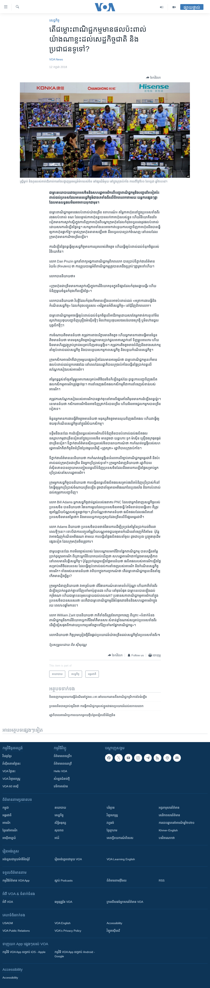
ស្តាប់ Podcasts (64, 880)
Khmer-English (168, 830)
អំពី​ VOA (7, 901)
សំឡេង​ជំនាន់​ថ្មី (62, 778)
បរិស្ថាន (111, 807)
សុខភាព (59, 830)
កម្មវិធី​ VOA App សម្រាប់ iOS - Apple (24, 952)
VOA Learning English (121, 859)
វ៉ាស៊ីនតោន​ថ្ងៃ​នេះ (11, 763)
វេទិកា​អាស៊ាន (61, 786)
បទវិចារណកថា (167, 838)
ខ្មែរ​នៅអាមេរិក (9, 830)
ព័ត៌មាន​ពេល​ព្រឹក (63, 756)
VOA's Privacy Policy (68, 930)
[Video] (174, 7)
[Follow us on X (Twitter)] (118, 758)
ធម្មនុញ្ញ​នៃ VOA (63, 901)
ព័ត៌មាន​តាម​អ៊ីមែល (117, 880)
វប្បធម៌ (110, 822)
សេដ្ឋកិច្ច (54, 20)
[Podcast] (167, 758)
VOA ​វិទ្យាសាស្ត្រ (11, 778)
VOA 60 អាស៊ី (10, 786)
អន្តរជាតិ (6, 815)
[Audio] (161, 7)
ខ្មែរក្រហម (112, 830)
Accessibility (114, 923)
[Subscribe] (177, 758)
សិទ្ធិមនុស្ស (60, 822)
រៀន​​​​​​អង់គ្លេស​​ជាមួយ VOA (68, 859)
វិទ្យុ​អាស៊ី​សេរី (113, 930)
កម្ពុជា (5, 807)
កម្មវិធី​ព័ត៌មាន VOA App (16, 880)
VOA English (63, 923)
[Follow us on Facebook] (109, 758)
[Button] (153, 77)
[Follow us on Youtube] (128, 758)
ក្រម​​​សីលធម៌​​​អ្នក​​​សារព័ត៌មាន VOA (125, 901)
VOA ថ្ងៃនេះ (8, 771)
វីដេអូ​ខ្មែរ (6, 756)
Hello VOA (60, 771)
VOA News (56, 59)
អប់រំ (57, 838)
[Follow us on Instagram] (138, 758)
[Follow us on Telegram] (148, 758)
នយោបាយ (60, 807)
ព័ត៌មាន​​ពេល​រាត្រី (63, 763)
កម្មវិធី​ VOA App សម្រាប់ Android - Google (75, 954)
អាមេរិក (6, 822)
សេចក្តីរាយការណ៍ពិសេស (120, 838)
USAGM (7, 923)
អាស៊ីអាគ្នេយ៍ (9, 838)
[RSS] (157, 758)
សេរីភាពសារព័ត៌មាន (169, 815)
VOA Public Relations (16, 930)
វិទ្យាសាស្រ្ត (112, 815)
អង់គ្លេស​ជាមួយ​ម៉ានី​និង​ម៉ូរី (16, 859)
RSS (161, 880)
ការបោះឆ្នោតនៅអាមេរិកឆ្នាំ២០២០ (176, 822)
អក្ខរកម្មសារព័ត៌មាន (169, 807)
